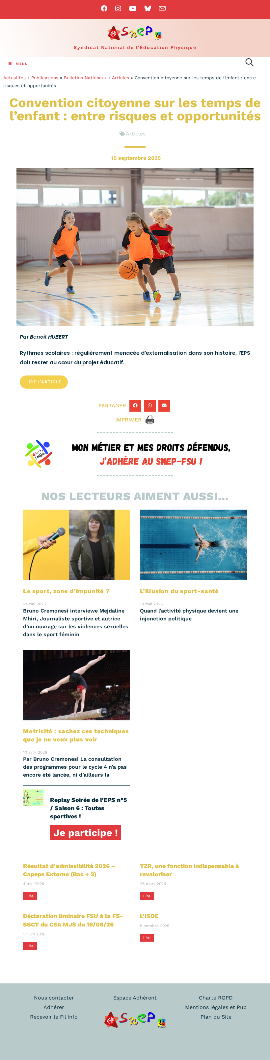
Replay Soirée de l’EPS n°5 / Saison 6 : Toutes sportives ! (88, 808)
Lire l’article (43, 382)
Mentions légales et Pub (216, 1007)
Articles (120, 77)
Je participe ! (85, 832)
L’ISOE (149, 915)
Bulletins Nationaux (85, 77)
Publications (44, 77)
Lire (30, 896)
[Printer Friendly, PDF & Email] (150, 419)
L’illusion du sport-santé (179, 591)
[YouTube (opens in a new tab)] (133, 8)
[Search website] (249, 63)
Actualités (14, 77)
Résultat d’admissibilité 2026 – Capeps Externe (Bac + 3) (69, 870)
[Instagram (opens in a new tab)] (118, 8)
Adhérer (53, 1007)
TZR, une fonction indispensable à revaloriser (189, 870)
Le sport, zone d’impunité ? (66, 591)
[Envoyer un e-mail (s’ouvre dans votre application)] (162, 8)
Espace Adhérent (135, 998)
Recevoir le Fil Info (54, 1017)
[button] (135, 406)
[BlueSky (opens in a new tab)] (148, 8)
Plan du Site (216, 1017)
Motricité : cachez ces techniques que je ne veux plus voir (76, 735)
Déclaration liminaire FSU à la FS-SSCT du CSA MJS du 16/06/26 (73, 920)
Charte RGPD (216, 998)
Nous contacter (54, 998)
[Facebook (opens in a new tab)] (106, 8)
